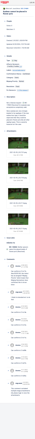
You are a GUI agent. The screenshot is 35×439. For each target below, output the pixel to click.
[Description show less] (5, 97)
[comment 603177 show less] (8, 345)
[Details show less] (5, 56)
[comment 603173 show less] (8, 383)
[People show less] (5, 21)
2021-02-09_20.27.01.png (18, 152)
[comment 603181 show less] (8, 292)
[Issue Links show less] (5, 238)
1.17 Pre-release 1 (22, 90)
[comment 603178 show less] (8, 332)
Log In (32, 2)
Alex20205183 (16, 273)
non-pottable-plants (19, 70)
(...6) (20, 66)
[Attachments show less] (5, 131)
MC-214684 (24, 8)
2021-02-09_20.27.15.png (18, 228)
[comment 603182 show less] (8, 266)
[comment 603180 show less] (8, 307)
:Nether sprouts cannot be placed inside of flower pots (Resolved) (18, 249)
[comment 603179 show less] (8, 320)
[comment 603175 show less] (8, 370)
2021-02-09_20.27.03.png (18, 178)
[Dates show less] (5, 36)
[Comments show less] (5, 259)
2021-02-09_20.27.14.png (18, 203)
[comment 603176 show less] (8, 358)
